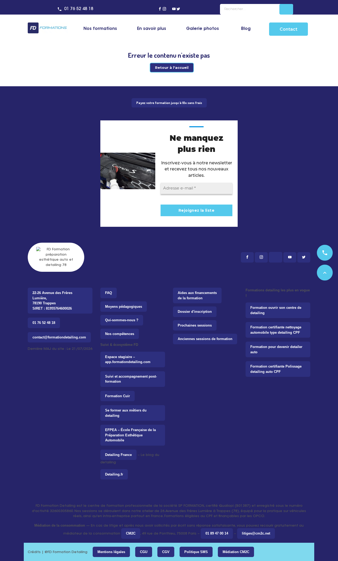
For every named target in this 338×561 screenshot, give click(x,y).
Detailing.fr (114, 474)
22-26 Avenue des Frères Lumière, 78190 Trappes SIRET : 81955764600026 (52, 300)
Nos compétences (119, 334)
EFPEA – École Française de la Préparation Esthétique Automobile (130, 435)
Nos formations (100, 29)
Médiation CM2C (236, 552)
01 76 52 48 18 (78, 9)
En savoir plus (151, 29)
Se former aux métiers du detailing (126, 413)
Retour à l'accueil (172, 67)
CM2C (130, 533)
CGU (143, 552)
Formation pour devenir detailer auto (276, 349)
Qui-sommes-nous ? (121, 320)
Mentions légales (111, 552)
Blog (246, 29)
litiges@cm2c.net (256, 533)
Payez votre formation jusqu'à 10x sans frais (169, 103)
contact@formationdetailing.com (59, 337)
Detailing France (118, 455)
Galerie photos (202, 29)
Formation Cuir (117, 396)
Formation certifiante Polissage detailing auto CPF (276, 369)
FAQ (108, 293)
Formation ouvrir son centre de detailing (275, 310)
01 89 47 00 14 (216, 533)
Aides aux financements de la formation (197, 295)
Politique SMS (196, 552)
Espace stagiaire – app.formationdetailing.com (128, 359)
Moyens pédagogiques (123, 307)
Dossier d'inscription (195, 312)
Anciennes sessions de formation (205, 339)
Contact (288, 29)
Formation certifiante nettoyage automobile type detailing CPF (275, 329)
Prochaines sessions (195, 325)
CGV (166, 552)
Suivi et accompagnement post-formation (131, 379)
